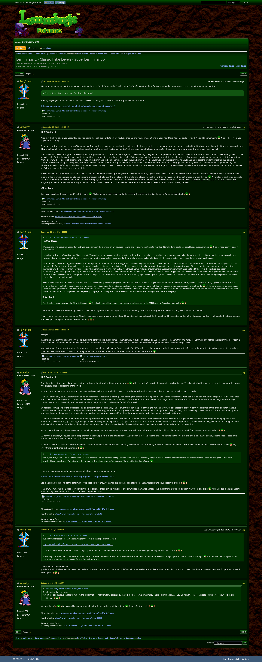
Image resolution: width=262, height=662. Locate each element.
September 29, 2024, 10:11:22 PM (56, 127)
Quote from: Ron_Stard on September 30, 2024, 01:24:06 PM (67, 454)
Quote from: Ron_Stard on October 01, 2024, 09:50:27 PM (66, 589)
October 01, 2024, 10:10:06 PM (53, 583)
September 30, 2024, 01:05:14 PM (54, 232)
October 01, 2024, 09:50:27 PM (53, 530)
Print (243, 74)
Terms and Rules (234, 659)
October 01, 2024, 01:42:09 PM (55, 372)
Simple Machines (34, 659)
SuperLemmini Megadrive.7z (95, 356)
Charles (92, 53)
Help (224, 659)
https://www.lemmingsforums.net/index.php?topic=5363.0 (78, 216)
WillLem (84, 53)
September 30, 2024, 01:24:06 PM (56, 330)
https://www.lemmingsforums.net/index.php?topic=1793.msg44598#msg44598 (77, 476)
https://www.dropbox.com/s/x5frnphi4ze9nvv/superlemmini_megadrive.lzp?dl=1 (78, 106)
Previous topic (227, 66)
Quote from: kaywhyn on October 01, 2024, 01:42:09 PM (66, 535)
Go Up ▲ (245, 659)
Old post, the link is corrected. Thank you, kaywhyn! (69, 93)
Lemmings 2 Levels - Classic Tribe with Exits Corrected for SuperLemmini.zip (75, 111)
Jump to (210, 643)
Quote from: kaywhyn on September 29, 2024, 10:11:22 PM (67, 237)
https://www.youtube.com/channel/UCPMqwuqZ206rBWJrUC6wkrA (86, 211)
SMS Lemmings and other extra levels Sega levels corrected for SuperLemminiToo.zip (79, 496)
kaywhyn (25, 127)
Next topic (241, 66)
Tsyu (79, 53)
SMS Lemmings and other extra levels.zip (62, 356)
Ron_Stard (26, 81)
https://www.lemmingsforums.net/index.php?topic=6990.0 (88, 223)
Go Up (18, 632)
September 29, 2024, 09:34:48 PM (56, 81)
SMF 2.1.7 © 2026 (19, 659)
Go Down (19, 74)
